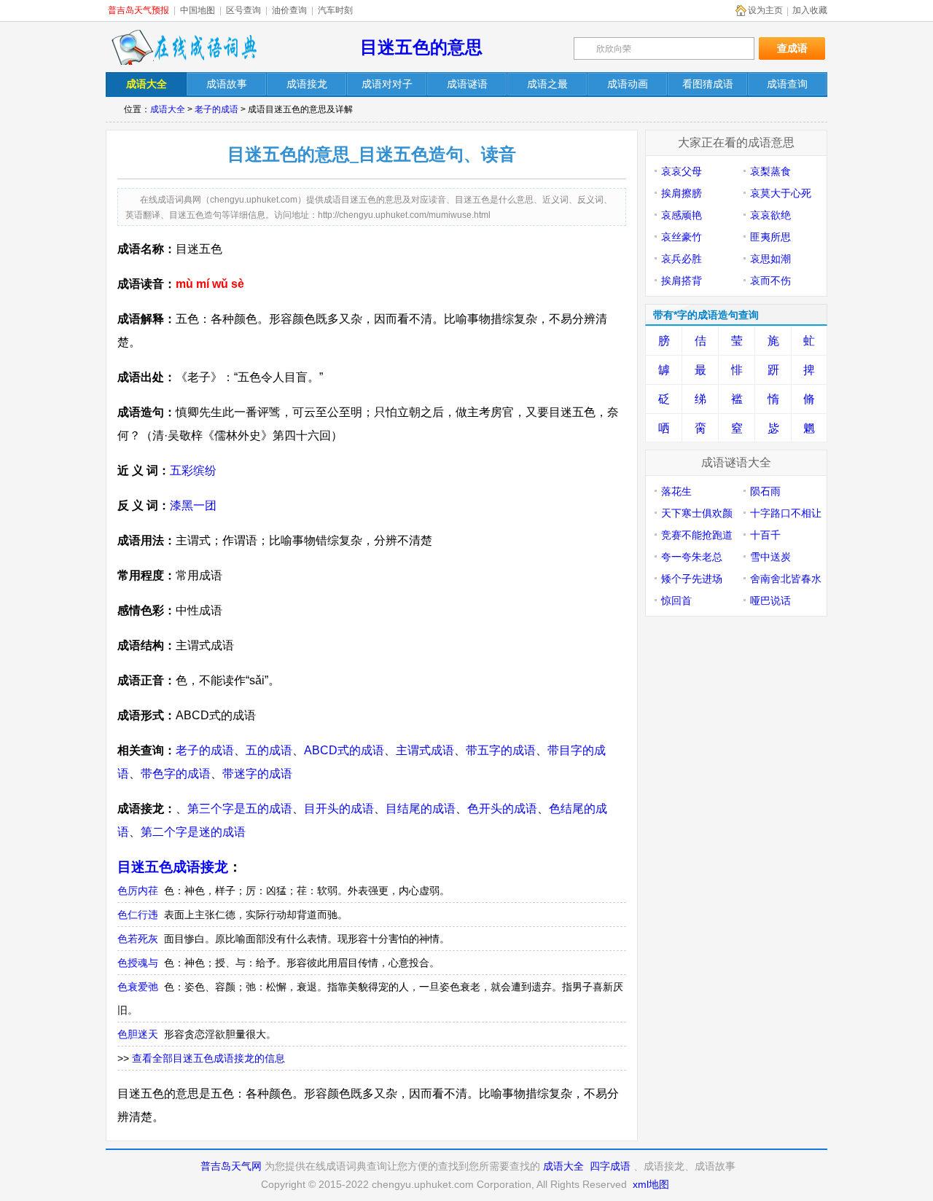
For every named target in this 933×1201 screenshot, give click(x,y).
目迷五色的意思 (421, 47)
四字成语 (610, 1166)
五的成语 (269, 750)
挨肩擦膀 (681, 193)
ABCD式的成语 (344, 750)
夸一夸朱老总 (691, 557)
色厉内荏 (137, 890)
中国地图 (197, 10)
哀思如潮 (770, 259)
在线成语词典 (183, 47)
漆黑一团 (193, 505)
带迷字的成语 (257, 773)
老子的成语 (216, 109)
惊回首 (676, 600)
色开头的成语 (502, 808)
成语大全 (167, 109)
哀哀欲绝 (770, 215)
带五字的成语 (501, 750)
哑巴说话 (770, 600)
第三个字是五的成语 (239, 808)
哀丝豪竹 (681, 237)
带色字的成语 (176, 773)
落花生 (676, 491)
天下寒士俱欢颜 (697, 513)
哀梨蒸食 (770, 171)
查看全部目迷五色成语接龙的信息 (208, 1058)
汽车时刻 (335, 10)
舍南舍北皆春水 (785, 578)
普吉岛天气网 (231, 1166)
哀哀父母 (681, 171)
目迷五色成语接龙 (172, 867)
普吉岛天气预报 (138, 10)
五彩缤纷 (193, 470)
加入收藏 (809, 10)
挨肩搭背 (681, 280)
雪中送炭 (770, 557)
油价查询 (289, 10)
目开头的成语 (339, 808)
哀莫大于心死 (780, 193)
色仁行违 (137, 914)
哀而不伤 (770, 280)
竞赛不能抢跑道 (697, 535)
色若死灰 (137, 938)
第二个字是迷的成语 (193, 832)
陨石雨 (765, 491)
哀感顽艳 (681, 215)
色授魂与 (137, 963)
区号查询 (243, 10)
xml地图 (651, 1184)
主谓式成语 (425, 750)
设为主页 (765, 10)
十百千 (765, 535)
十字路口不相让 (785, 513)
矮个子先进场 (691, 578)
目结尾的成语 (421, 808)
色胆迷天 (137, 1034)
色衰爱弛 (137, 987)
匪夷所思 (770, 237)
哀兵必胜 (681, 259)
